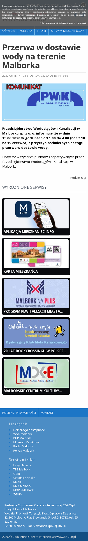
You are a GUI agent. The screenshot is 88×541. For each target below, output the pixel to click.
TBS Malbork (21, 469)
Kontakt (47, 413)
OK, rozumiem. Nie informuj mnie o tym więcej (63, 23)
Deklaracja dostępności (29, 430)
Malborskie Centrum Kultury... (33, 391)
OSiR (16, 474)
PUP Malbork (22, 438)
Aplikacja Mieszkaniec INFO (29, 231)
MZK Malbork (22, 486)
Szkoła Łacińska (24, 478)
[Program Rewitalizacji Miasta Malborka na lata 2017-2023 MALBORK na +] (36, 307)
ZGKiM (17, 494)
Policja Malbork (23, 450)
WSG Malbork (22, 434)
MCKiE (17, 482)
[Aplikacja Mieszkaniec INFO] (36, 227)
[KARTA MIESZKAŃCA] (36, 267)
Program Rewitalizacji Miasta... (33, 311)
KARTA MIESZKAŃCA (21, 271)
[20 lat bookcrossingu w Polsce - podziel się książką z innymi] (36, 347)
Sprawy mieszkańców (67, 31)
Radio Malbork (23, 446)
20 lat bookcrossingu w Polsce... (35, 351)
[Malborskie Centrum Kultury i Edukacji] (36, 386)
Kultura (26, 31)
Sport (41, 31)
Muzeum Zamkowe (26, 442)
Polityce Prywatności (50, 18)
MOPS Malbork (23, 490)
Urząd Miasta (22, 465)
